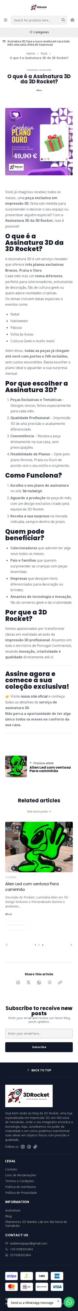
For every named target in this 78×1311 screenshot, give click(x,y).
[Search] (63, 20)
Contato (11, 1169)
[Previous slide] (8, 945)
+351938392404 (21, 1249)
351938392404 (20, 1255)
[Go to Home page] (39, 7)
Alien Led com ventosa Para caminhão (32, 886)
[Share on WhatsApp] (39, 983)
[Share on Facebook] (18, 983)
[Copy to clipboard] (60, 983)
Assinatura (12, 1210)
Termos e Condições (19, 1181)
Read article (17, 925)
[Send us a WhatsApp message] (69, 1302)
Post (44, 53)
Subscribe (39, 1047)
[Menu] (5, 20)
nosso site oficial (34, 696)
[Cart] (72, 20)
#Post (39, 90)
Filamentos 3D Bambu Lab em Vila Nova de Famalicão (36, 1224)
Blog (8, 1216)
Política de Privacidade (21, 1193)
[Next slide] (69, 945)
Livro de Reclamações (20, 1175)
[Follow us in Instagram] (23, 1147)
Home (30, 53)
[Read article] (39, 847)
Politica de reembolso (20, 1187)
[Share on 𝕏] (28, 983)
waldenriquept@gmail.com (28, 1243)
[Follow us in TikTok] (35, 1147)
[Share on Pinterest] (49, 983)
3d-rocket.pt (32, 491)
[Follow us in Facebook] (29, 1147)
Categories (41, 32)
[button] (39, 1070)
